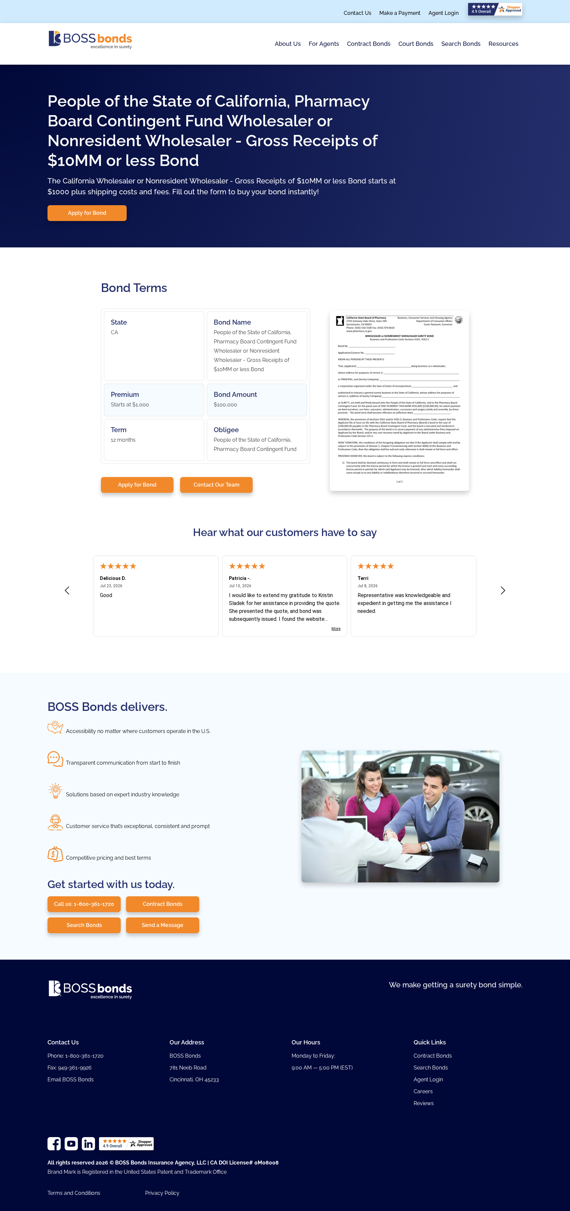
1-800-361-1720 (84, 1056)
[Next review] (503, 592)
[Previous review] (67, 592)
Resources (504, 43)
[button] (288, 44)
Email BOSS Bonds (71, 1079)
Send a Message (162, 925)
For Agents (324, 43)
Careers (423, 1091)
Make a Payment (400, 13)
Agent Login (443, 13)
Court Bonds (415, 44)
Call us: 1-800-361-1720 (84, 904)
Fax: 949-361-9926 (70, 1068)
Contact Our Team (216, 485)
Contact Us (357, 13)
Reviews (424, 1103)
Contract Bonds (369, 43)
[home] (90, 44)
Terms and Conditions (74, 1193)
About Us (288, 43)
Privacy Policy (162, 1193)
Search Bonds (461, 43)
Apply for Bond (87, 213)
